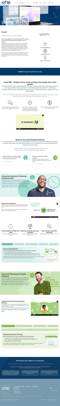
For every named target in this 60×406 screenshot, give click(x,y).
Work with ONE (35, 2)
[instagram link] (51, 388)
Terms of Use (43, 399)
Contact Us (17, 391)
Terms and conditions (54, 390)
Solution (28, 2)
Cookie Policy (55, 399)
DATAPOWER (15, 399)
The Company (21, 2)
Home (16, 2)
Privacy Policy (50, 399)
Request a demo (50, 2)
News (40, 2)
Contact (44, 2)
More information (9, 161)
